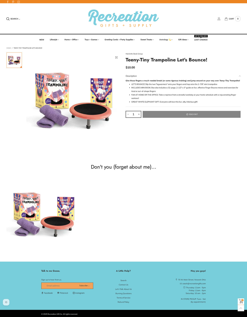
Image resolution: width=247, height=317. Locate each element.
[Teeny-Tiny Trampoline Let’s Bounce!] (73, 100)
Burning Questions (123, 293)
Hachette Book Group (134, 54)
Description (131, 76)
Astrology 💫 (165, 39)
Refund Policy (123, 302)
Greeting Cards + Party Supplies (119, 39)
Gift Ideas (182, 39)
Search (123, 280)
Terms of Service (123, 298)
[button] (128, 114)
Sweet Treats (146, 39)
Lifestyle (53, 39)
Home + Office (70, 39)
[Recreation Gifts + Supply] (123, 18)
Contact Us (123, 285)
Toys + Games (91, 39)
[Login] (221, 18)
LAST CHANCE (201, 39)
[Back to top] (241, 308)
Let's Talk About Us (123, 289)
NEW (41, 39)
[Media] (116, 57)
